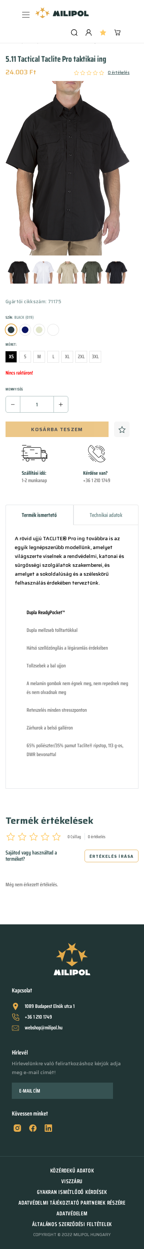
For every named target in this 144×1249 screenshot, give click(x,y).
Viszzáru (72, 1181)
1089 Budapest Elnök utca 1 (50, 1006)
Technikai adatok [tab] (106, 515)
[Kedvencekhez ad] (122, 429)
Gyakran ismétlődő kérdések (72, 1192)
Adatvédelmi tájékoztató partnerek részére (72, 1202)
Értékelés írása (111, 856)
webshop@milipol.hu (43, 1027)
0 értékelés (119, 73)
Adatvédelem (71, 1213)
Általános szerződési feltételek (72, 1224)
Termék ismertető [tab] (39, 515)
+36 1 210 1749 (38, 1017)
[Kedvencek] (103, 32)
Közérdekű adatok (72, 1170)
